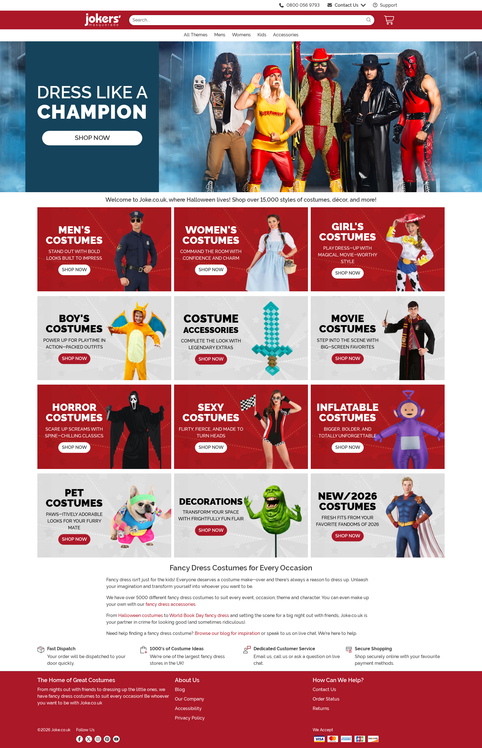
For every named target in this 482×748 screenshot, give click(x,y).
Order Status (326, 699)
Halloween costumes (140, 615)
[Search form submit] (368, 20)
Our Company (189, 699)
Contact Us (346, 5)
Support (388, 5)
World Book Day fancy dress (199, 615)
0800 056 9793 (303, 5)
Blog (180, 689)
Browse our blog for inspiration (227, 633)
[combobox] (246, 20)
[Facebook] (79, 739)
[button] (390, 20)
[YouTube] (116, 739)
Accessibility (188, 708)
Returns (321, 708)
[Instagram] (98, 739)
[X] (88, 739)
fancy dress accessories (171, 604)
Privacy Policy (190, 718)
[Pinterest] (107, 739)
